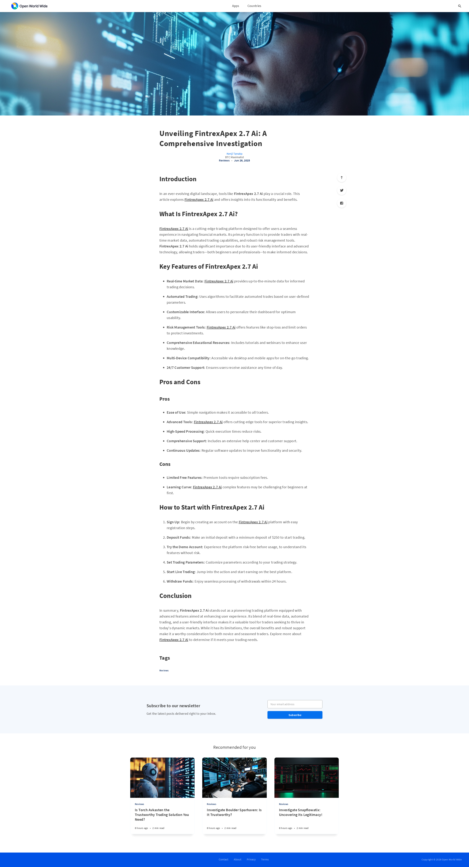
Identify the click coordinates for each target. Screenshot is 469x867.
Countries (254, 6)
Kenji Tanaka (234, 153)
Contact (223, 859)
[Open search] (460, 6)
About (237, 859)
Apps (235, 6)
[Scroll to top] (341, 177)
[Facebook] (341, 203)
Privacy (251, 859)
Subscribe (295, 715)
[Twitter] (341, 190)
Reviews (224, 160)
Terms (265, 859)
